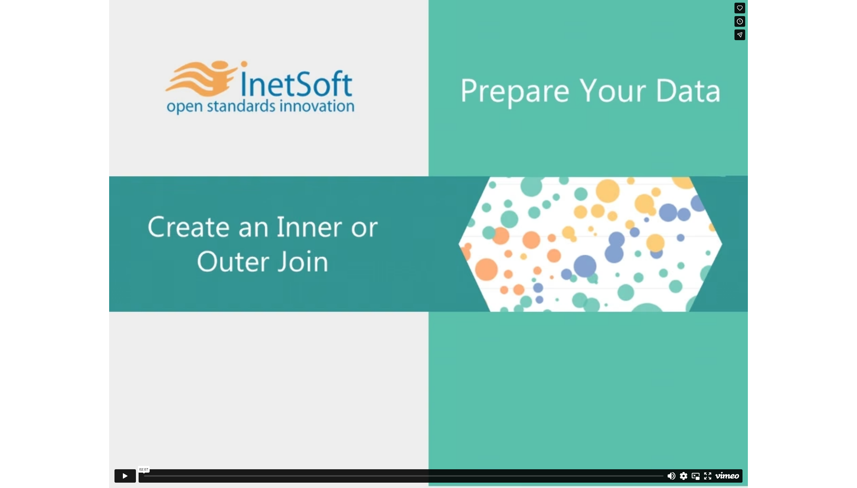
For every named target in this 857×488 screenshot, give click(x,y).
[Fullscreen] (707, 476)
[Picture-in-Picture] (695, 476)
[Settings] (683, 476)
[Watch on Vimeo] (727, 476)
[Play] (125, 476)
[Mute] (671, 476)
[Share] (739, 34)
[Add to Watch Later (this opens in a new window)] (739, 21)
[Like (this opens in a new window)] (739, 8)
